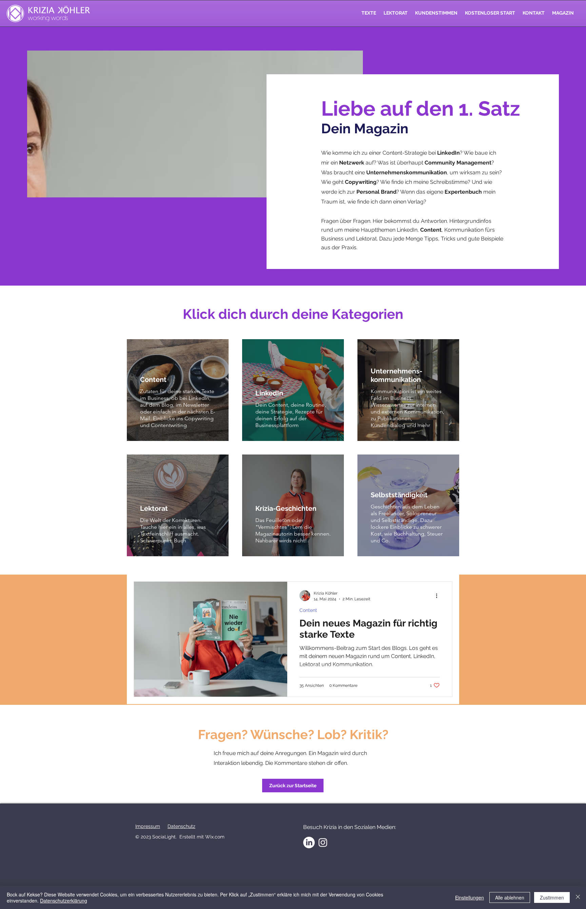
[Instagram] (323, 842)
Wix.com (214, 836)
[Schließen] (578, 897)
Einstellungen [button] (469, 897)
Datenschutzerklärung (63, 900)
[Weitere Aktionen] (439, 596)
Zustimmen (552, 897)
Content (308, 610)
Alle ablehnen (509, 897)
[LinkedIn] (309, 842)
